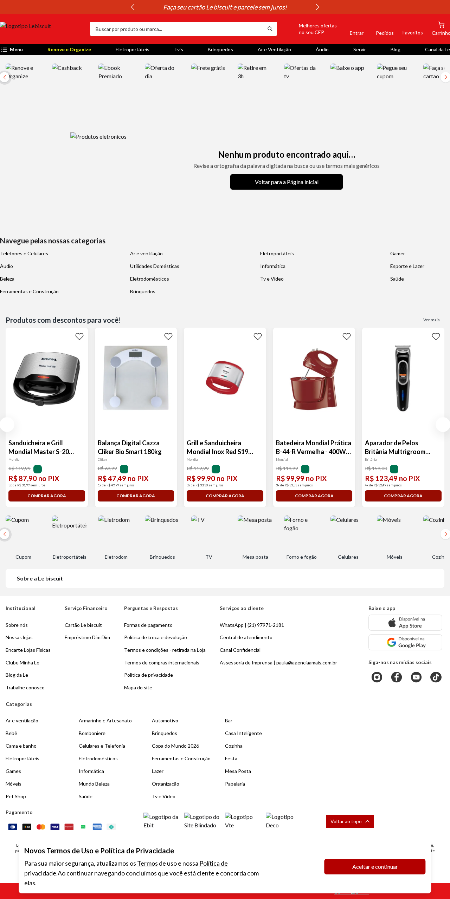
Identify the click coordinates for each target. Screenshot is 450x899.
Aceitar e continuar (375, 866)
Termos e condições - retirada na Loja (165, 650)
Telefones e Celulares (24, 253)
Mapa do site (138, 687)
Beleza (7, 279)
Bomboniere (92, 733)
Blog (395, 49)
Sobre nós (17, 625)
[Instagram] (376, 677)
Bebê (11, 733)
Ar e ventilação (146, 253)
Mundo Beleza (94, 784)
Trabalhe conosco (25, 687)
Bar (228, 720)
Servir (359, 49)
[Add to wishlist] (79, 336)
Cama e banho (21, 746)
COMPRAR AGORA (46, 495)
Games (13, 771)
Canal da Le (437, 49)
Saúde (397, 279)
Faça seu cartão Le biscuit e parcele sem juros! (225, 7)
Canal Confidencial (240, 650)
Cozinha (234, 746)
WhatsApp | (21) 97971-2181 (252, 625)
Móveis (13, 784)
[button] (310, 29)
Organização (165, 784)
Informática (272, 266)
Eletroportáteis (132, 49)
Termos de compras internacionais (161, 662)
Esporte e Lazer (407, 266)
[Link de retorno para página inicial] (42, 29)
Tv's (178, 49)
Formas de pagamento (148, 625)
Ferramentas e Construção (29, 291)
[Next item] (317, 7)
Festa (231, 758)
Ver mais (431, 319)
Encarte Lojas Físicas (28, 650)
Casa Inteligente (243, 733)
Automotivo (165, 720)
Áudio (322, 49)
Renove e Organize (69, 49)
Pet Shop (16, 796)
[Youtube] (416, 677)
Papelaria (235, 784)
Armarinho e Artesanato (105, 720)
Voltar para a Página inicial (287, 181)
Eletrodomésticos (149, 279)
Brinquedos (220, 49)
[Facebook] (396, 677)
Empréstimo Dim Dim (87, 637)
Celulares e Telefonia (102, 746)
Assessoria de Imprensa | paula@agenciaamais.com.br (278, 662)
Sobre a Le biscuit (40, 578)
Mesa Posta (238, 771)
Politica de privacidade (148, 675)
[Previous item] (132, 7)
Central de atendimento (246, 637)
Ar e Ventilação (274, 49)
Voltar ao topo (346, 821)
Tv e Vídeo (272, 279)
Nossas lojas (19, 637)
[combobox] (176, 29)
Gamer (397, 253)
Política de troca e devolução (155, 637)
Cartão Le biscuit (83, 625)
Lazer (157, 771)
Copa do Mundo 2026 (175, 746)
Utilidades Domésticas (154, 266)
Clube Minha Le (22, 662)
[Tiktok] (436, 677)
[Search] (270, 29)
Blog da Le (17, 675)
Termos (147, 863)
